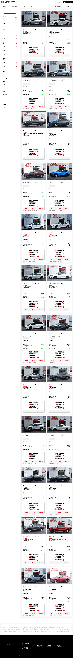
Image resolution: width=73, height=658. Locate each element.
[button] (45, 18)
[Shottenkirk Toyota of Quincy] (10, 2)
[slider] (3, 13)
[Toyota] (2, 2)
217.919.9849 (68, 2)
